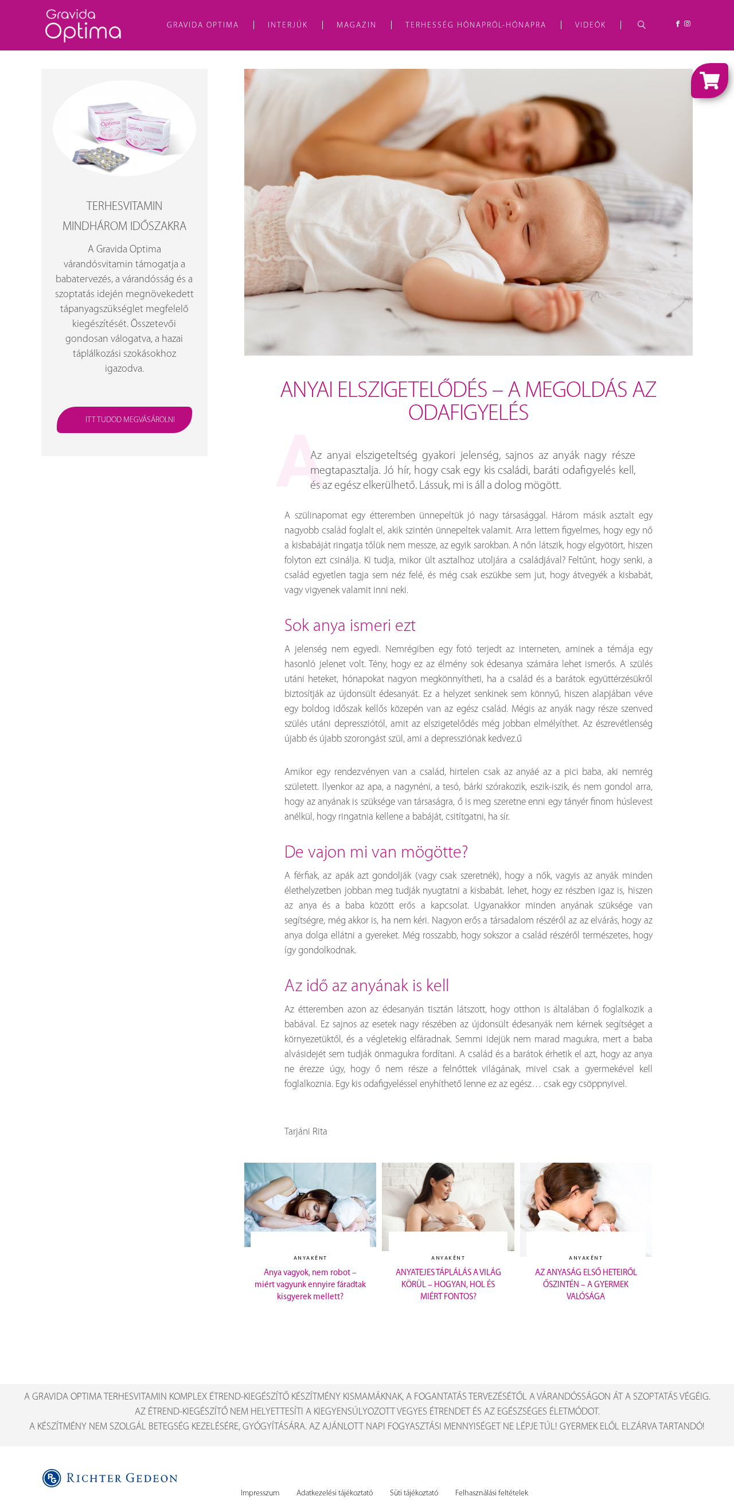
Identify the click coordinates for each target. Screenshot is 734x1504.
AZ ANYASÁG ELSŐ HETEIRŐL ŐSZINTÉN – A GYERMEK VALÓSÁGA (586, 1285)
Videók (590, 25)
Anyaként (310, 1257)
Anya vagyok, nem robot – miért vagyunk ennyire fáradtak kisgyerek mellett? (310, 1285)
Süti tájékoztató (414, 1493)
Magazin (357, 25)
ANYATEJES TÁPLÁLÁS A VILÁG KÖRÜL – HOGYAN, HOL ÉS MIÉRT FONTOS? (448, 1285)
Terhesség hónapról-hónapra (475, 25)
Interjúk (288, 25)
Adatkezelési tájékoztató (334, 1493)
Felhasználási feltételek (491, 1493)
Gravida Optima (203, 25)
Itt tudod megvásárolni (130, 420)
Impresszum (260, 1493)
